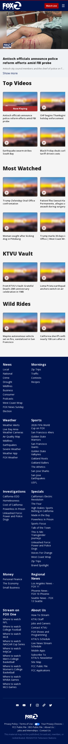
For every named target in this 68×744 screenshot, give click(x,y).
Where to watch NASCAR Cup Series (14, 642)
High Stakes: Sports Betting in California (42, 509)
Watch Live (51, 6)
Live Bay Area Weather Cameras (13, 431)
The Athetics (38, 466)
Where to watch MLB (12, 635)
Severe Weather (12, 449)
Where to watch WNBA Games (12, 678)
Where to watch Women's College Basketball (12, 669)
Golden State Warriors (38, 438)
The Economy (10, 583)
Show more (10, 73)
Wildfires (7, 386)
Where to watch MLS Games (12, 685)
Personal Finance (12, 579)
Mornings (38, 364)
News (7, 364)
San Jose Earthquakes (38, 477)
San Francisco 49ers (42, 432)
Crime (6, 377)
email (17, 705)
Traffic (35, 373)
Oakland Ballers (40, 462)
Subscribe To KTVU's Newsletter (41, 656)
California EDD (11, 496)
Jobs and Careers (40, 623)
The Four (36, 503)
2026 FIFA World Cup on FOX (40, 426)
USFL (34, 482)
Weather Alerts (11, 425)
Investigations (14, 491)
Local (6, 369)
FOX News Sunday (13, 407)
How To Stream (40, 615)
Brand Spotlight (40, 565)
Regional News (38, 576)
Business (8, 390)
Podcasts (8, 398)
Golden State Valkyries (38, 452)
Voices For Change (41, 552)
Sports (36, 420)
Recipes (35, 382)
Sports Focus (38, 523)
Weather (9, 420)
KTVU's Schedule (40, 639)
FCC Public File (39, 666)
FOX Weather (10, 457)
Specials (37, 491)
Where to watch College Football (12, 628)
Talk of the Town (41, 527)
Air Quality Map (11, 436)
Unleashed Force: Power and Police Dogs (12, 516)
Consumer (8, 394)
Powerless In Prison (14, 509)
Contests (36, 377)
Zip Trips (36, 369)
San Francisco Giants (39, 445)
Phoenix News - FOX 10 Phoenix (40, 592)
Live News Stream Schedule (41, 645)
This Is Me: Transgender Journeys (38, 535)
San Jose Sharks (40, 471)
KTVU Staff (37, 619)
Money (8, 574)
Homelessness (11, 500)
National (7, 373)
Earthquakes (10, 445)
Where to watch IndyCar (12, 650)
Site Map (36, 662)
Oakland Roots (39, 458)
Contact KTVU (39, 627)
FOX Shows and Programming (40, 633)
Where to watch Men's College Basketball (12, 659)
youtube (24, 705)
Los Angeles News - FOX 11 (42, 585)
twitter (50, 705)
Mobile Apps (38, 650)
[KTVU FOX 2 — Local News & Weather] (13, 5)
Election (7, 411)
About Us (38, 610)
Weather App (10, 453)
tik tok (44, 705)
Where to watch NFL (12, 621)
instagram (37, 705)
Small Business (11, 587)
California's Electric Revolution (41, 498)
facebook (30, 705)
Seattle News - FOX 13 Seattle (42, 599)
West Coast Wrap (12, 402)
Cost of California (12, 504)
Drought (7, 382)
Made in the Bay (40, 515)
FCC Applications (40, 670)
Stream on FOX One (11, 612)
